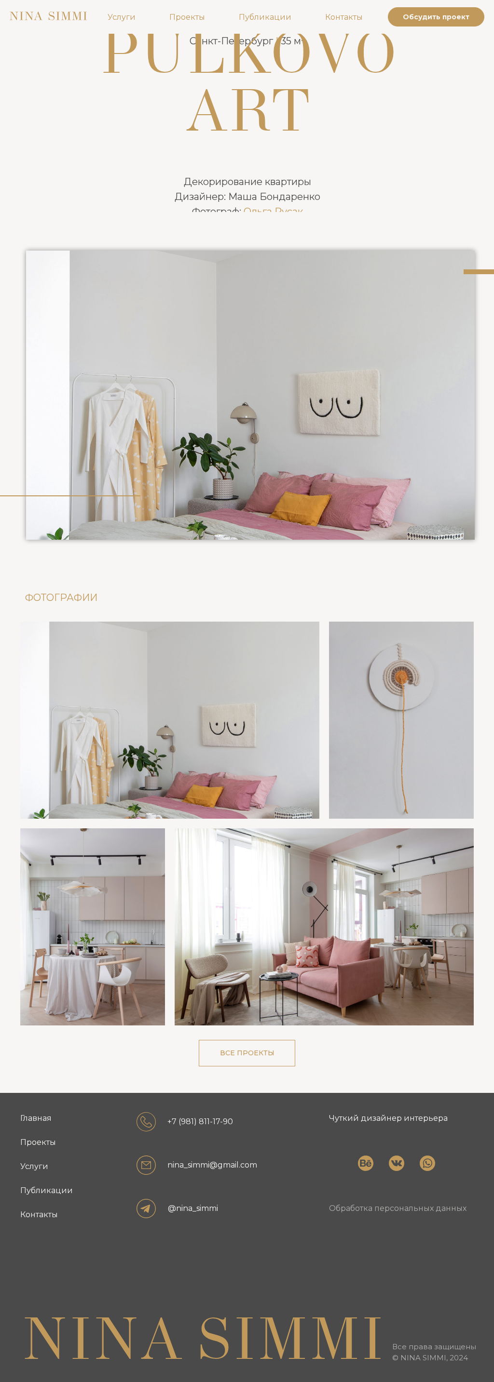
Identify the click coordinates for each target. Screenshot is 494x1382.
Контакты (344, 17)
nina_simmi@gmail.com (212, 1164)
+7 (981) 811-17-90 (200, 1121)
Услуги (122, 17)
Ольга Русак (273, 211)
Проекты (187, 17)
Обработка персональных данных (398, 1208)
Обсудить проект (436, 17)
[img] (355, 1176)
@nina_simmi (193, 1208)
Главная (36, 1118)
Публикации (265, 17)
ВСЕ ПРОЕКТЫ (247, 1053)
